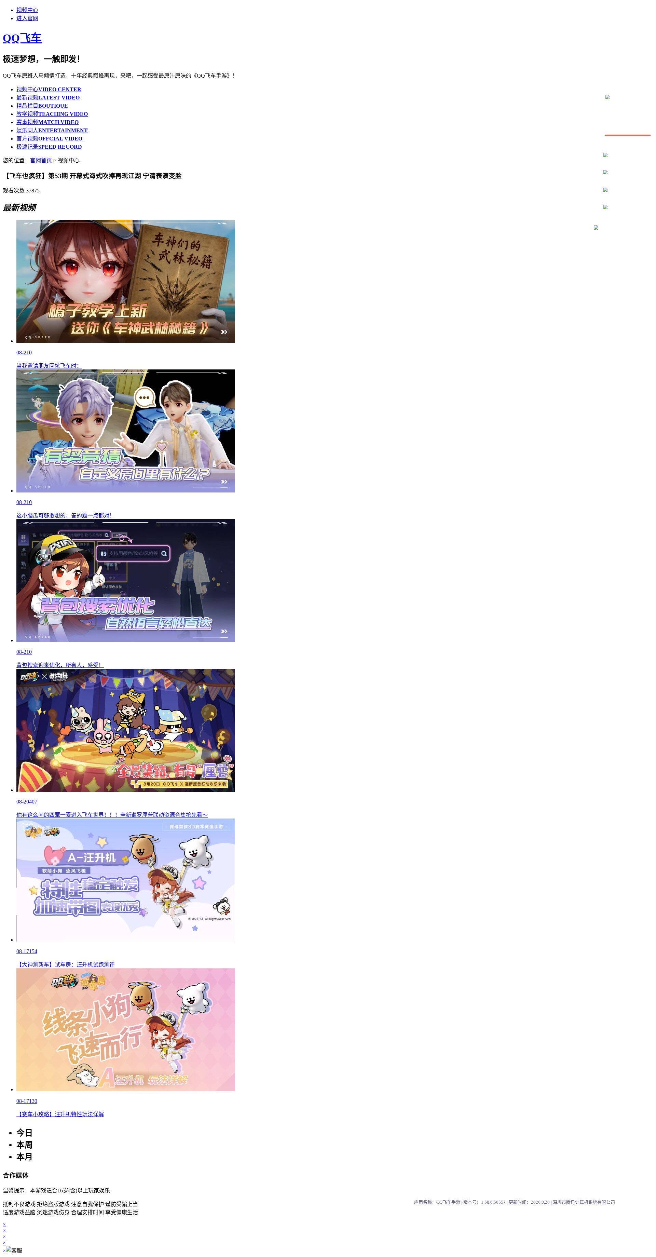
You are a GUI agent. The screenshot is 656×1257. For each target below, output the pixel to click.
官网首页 (41, 160)
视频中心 (27, 10)
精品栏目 (42, 106)
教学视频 (52, 114)
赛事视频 (47, 122)
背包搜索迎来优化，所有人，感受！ (60, 665)
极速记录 (49, 147)
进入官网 (27, 18)
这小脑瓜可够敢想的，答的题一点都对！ (65, 515)
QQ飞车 (22, 38)
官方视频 (49, 138)
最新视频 (48, 97)
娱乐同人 (52, 130)
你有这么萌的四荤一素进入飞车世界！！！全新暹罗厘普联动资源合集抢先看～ (112, 815)
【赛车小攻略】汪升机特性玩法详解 (60, 1114)
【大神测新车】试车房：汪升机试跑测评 (65, 965)
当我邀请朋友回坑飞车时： (49, 366)
